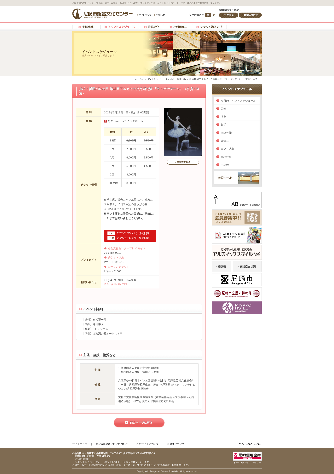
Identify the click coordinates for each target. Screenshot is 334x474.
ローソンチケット (118, 266)
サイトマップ (79, 444)
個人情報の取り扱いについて (111, 444)
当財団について (176, 444)
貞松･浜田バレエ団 (115, 284)
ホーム (138, 79)
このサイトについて (147, 444)
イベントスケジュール (156, 79)
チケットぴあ (116, 257)
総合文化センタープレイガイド (127, 248)
